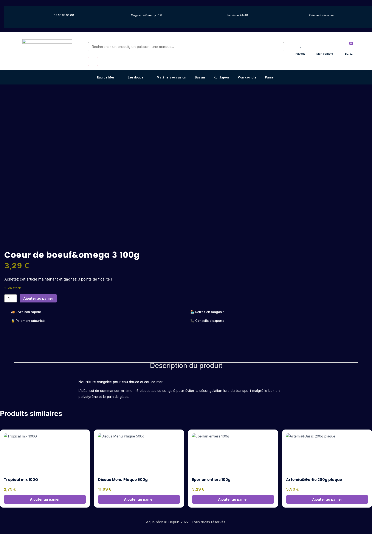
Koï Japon (221, 77)
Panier (270, 77)
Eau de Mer (105, 77)
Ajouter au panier (38, 298)
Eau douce (135, 77)
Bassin (200, 77)
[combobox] (186, 46)
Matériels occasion (171, 77)
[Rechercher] (89, 39)
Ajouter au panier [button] (45, 499)
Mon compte (246, 77)
